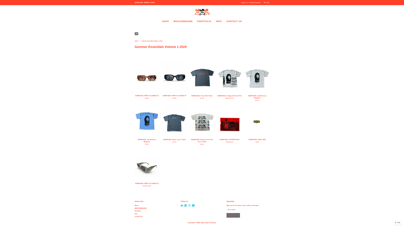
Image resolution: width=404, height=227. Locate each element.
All (136, 34)
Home (136, 41)
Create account (255, 2)
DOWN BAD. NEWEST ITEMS (145, 2)
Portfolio (204, 21)
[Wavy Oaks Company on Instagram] (189, 206)
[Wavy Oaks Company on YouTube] (193, 206)
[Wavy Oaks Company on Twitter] (182, 206)
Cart (267, 2)
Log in (243, 2)
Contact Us (234, 21)
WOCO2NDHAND (183, 21)
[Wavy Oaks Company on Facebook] (185, 206)
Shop (165, 21)
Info (219, 21)
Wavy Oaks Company (208, 222)
